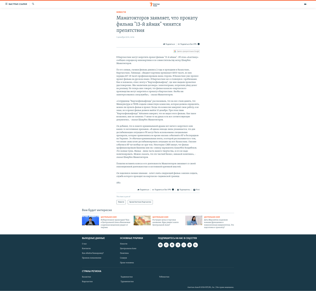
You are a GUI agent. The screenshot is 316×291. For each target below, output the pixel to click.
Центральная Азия (109, 217)
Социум (123, 258)
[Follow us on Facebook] (172, 245)
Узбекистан (164, 277)
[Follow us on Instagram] (166, 245)
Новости (121, 12)
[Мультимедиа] (305, 4)
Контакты (86, 249)
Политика (124, 253)
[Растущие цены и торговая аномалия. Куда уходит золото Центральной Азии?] (142, 220)
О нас (84, 244)
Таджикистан (127, 277)
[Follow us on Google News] (189, 245)
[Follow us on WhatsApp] (183, 245)
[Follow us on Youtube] (160, 245)
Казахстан (86, 277)
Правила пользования (91, 258)
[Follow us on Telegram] (178, 245)
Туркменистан (127, 282)
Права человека (127, 263)
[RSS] (195, 245)
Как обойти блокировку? (93, 253)
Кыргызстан (87, 282)
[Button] (169, 44)
